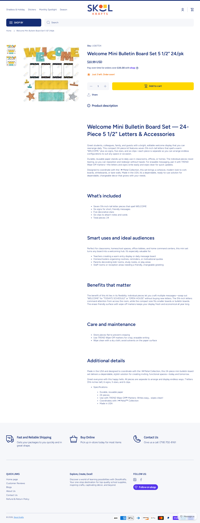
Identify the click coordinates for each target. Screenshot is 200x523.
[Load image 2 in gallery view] (11, 61)
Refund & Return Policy (17, 499)
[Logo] (100, 10)
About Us (10, 491)
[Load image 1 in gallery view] (11, 49)
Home (8, 31)
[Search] (47, 23)
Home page (12, 479)
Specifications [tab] (100, 387)
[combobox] (119, 23)
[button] (192, 9)
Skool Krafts (19, 517)
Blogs (9, 487)
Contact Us (12, 495)
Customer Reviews (15, 483)
